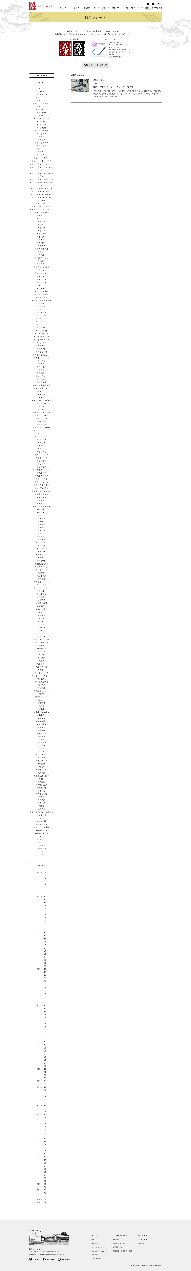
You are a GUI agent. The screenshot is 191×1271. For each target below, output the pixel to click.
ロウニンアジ (42, 566)
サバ (42, 303)
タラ (42, 397)
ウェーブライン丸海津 (42, 194)
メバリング (42, 554)
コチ (42, 285)
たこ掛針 (42, 379)
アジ (42, 115)
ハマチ (42, 448)
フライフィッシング (42, 491)
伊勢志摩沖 (42, 603)
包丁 (42, 612)
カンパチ (42, 236)
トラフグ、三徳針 (42, 427)
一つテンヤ (42, 570)
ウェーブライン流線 (42, 197)
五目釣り (42, 597)
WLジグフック (42, 97)
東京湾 (42, 703)
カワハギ (42, 233)
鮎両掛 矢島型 (42, 833)
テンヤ (42, 421)
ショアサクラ (42, 333)
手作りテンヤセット (42, 675)
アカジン (42, 100)
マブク (42, 533)
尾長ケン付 (42, 666)
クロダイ (42, 276)
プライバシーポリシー (99, 1247)
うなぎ (42, 200)
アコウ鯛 (42, 112)
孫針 (42, 645)
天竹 (42, 633)
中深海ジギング (42, 582)
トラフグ (42, 424)
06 (45, 878)
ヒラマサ (42, 460)
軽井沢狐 (42, 787)
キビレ (42, 252)
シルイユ (42, 342)
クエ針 (42, 261)
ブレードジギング (42, 506)
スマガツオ (42, 351)
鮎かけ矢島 (42, 824)
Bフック (42, 82)
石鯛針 (42, 757)
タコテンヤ (42, 376)
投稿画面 (141, 1243)
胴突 (42, 766)
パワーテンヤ (42, 454)
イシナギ (42, 149)
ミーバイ (42, 536)
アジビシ (42, 121)
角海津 (42, 781)
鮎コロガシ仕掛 (42, 827)
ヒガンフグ (42, 457)
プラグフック (42, 494)
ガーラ (42, 221)
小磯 (42, 654)
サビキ (42, 306)
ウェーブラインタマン (42, 188)
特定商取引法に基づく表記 (122, 1251)
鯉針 (42, 842)
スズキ (42, 345)
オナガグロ (42, 203)
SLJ (42, 88)
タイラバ (42, 367)
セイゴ (42, 361)
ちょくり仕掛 (42, 415)
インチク (42, 155)
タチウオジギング (42, 385)
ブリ (42, 500)
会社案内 (87, 8)
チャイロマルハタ (42, 412)
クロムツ (42, 279)
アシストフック (42, 118)
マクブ (42, 518)
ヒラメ (42, 463)
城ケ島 (42, 627)
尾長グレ (42, 663)
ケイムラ (42, 282)
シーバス (42, 312)
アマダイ (42, 133)
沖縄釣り (42, 715)
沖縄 (42, 709)
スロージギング (42, 358)
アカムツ (42, 106)
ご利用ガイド (117, 1247)
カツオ (42, 227)
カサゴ (42, 224)
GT (42, 85)
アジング (42, 124)
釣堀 (42, 797)
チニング (42, 403)
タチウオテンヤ (42, 388)
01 (45, 893)
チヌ (42, 406)
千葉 (42, 618)
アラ (42, 137)
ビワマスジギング (42, 470)
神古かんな (42, 760)
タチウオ (42, 382)
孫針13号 (42, 648)
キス (42, 239)
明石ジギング (42, 697)
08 (45, 872)
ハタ (42, 445)
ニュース (62, 8)
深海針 (42, 727)
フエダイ (42, 473)
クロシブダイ (42, 273)
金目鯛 (42, 791)
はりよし (42, 451)
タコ (42, 370)
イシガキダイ (42, 142)
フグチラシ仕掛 (42, 485)
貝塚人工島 (42, 784)
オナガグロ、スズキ (42, 206)
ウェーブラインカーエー (42, 164)
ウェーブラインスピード (42, 179)
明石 (42, 694)
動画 (147, 8)
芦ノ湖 (42, 772)
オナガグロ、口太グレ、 (42, 209)
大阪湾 (42, 630)
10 (45, 902)
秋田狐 (42, 763)
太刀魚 (42, 636)
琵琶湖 (42, 736)
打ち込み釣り (42, 682)
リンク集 (94, 1255)
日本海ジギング (42, 691)
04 (45, 884)
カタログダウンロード (133, 8)
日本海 (42, 688)
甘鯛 (42, 739)
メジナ (42, 551)
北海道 (42, 615)
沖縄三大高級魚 (42, 712)
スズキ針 (42, 348)
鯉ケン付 (42, 839)
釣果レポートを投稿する (95, 65)
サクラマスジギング (42, 300)
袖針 (42, 778)
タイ (42, 364)
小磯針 (42, 657)
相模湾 (42, 745)
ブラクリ (42, 497)
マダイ (42, 527)
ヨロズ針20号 (42, 563)
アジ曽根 (42, 127)
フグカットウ (42, 482)
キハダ (42, 245)
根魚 (42, 706)
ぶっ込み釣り (42, 488)
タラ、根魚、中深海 (42, 400)
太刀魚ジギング (42, 639)
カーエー (42, 218)
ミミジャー (42, 542)
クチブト (42, 264)
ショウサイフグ (42, 339)
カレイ (42, 230)
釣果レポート (117, 8)
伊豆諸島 (42, 606)
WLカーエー (42, 94)
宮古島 (42, 651)
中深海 (42, 579)
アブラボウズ (42, 130)
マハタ (42, 530)
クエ (42, 255)
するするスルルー (42, 354)
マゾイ (42, 524)
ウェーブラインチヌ (42, 191)
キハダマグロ (42, 249)
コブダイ (42, 288)
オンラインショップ (101, 8)
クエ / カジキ (42, 258)
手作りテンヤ (42, 672)
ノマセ (42, 442)
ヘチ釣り (42, 509)
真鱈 (42, 751)
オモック (42, 215)
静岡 (42, 806)
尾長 (42, 660)
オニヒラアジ (42, 212)
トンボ (42, 433)
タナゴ (42, 391)
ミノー (42, 539)
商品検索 (116, 1239)
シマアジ (42, 327)
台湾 (42, 624)
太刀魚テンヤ (42, 642)
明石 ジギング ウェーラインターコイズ (113, 87)
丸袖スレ (42, 594)
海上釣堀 (42, 724)
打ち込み (42, 678)
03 (45, 887)
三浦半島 (42, 576)
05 (45, 881)
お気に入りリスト (119, 1243)
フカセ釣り (42, 479)
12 (45, 896)
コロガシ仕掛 (42, 291)
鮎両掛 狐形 (42, 830)
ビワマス (42, 466)
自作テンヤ (42, 769)
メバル (42, 557)
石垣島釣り (42, 754)
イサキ (42, 140)
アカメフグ (42, 109)
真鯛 (42, 748)
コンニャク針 (42, 294)
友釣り (42, 621)
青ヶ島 (42, 803)
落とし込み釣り (42, 775)
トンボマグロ (42, 436)
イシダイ (42, 146)
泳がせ (42, 718)
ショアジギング (42, 336)
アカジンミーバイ (42, 103)
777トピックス (75, 8)
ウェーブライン (42, 158)
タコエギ (42, 373)
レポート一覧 (142, 1239)
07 (45, 875)
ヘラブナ (42, 512)
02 (45, 890)
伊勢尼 (42, 600)
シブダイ (42, 324)
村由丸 (42, 700)
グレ (42, 270)
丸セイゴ (42, 585)
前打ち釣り (42, 609)
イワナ (42, 152)
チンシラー (42, 418)
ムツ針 (42, 545)
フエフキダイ (42, 476)
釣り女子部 (42, 794)
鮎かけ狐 (42, 821)
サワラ (42, 309)
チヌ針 (42, 409)
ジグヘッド (42, 321)
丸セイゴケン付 (42, 588)
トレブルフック (42, 430)
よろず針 (42, 560)
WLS (42, 91)
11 (45, 899)
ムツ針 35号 (42, 548)
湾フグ (42, 730)
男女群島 (42, 742)
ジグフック (42, 318)
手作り (42, 669)
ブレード (42, 503)
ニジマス (42, 439)
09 (45, 905)
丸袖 (42, 591)
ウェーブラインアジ (42, 161)
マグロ (42, 521)
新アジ (42, 685)
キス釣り (42, 242)
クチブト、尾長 (42, 267)
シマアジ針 (42, 330)
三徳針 (42, 573)
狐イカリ (42, 733)
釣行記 (42, 800)
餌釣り (42, 809)
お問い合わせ (157, 8)
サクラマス (42, 297)
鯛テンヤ (42, 848)
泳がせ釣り (42, 721)
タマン (42, 394)
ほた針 (42, 515)
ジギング (42, 315)
